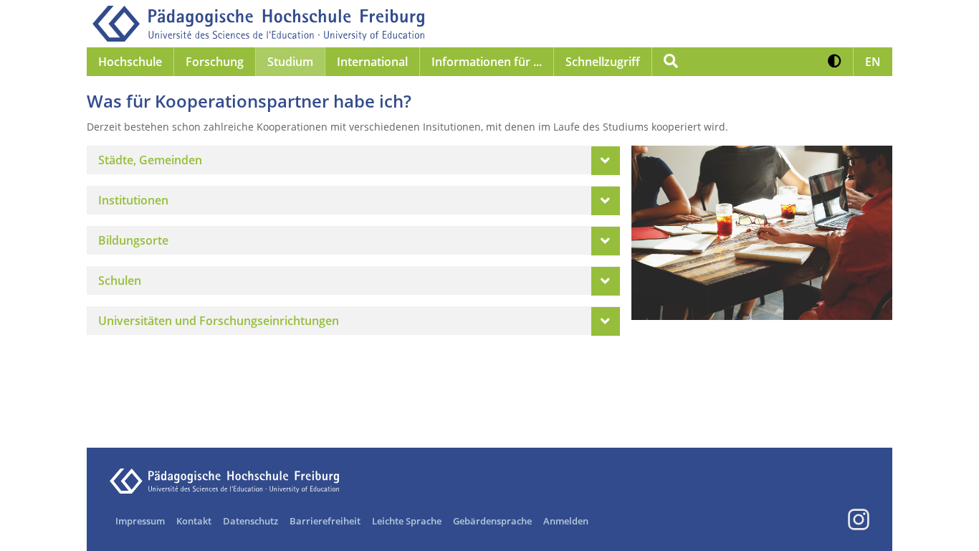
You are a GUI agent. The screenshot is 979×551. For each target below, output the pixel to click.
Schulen (119, 280)
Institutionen (133, 200)
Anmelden (565, 520)
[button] (834, 61)
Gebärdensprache (492, 520)
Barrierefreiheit (325, 520)
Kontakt (193, 520)
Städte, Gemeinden (150, 160)
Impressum (140, 520)
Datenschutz (250, 520)
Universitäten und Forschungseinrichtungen (218, 321)
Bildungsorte (133, 240)
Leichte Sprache (406, 520)
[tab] (353, 160)
